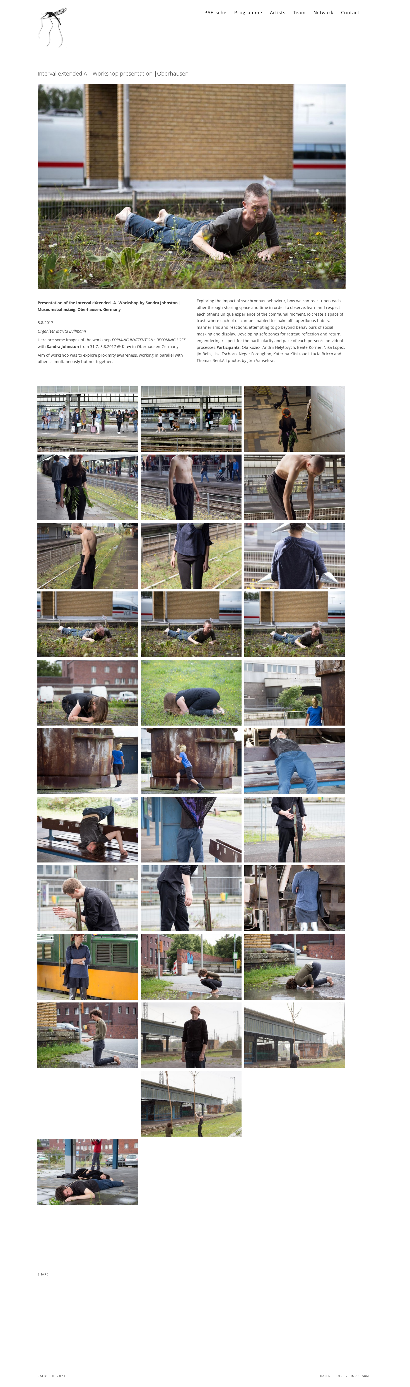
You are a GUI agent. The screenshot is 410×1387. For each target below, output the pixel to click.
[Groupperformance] (191, 1035)
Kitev (126, 346)
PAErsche (215, 12)
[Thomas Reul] (294, 761)
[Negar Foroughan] (191, 556)
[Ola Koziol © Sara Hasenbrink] (87, 419)
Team (299, 12)
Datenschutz (331, 1376)
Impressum (360, 1376)
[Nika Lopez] (191, 967)
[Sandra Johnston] (87, 624)
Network (323, 12)
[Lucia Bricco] (294, 693)
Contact (350, 12)
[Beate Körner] (87, 693)
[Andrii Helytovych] (294, 830)
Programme (248, 12)
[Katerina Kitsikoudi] (294, 419)
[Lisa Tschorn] (294, 898)
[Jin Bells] (191, 487)
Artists (278, 12)
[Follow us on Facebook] (368, 12)
